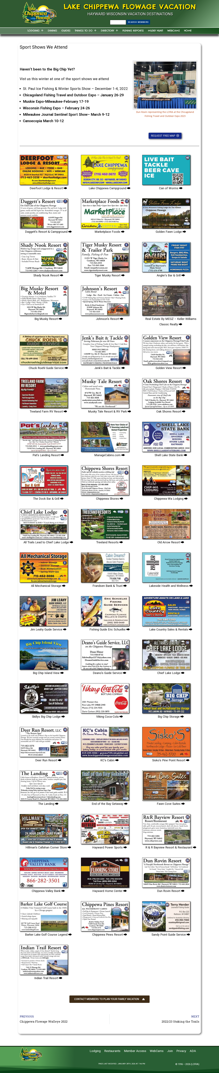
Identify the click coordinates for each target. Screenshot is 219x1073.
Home (188, 30)
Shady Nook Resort (46, 275)
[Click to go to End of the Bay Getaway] (105, 784)
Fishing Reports (133, 30)
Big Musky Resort (46, 319)
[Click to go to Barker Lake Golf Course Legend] (43, 915)
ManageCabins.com (107, 455)
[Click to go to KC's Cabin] (105, 741)
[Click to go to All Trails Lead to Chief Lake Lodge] (43, 523)
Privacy (181, 1051)
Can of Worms (169, 188)
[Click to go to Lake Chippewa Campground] (105, 169)
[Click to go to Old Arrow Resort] (166, 523)
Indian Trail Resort (46, 978)
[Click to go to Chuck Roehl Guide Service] (43, 348)
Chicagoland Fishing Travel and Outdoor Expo (59, 95)
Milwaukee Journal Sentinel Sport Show (55, 114)
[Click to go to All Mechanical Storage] (43, 566)
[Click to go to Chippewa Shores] (105, 479)
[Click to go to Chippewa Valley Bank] (43, 871)
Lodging (33, 30)
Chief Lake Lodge (169, 673)
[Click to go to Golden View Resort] (166, 348)
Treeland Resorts (107, 542)
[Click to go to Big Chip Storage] (166, 697)
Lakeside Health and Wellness (169, 586)
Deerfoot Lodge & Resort (47, 188)
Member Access (135, 1051)
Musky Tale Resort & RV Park (108, 411)
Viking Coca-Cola (107, 716)
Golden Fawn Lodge (169, 232)
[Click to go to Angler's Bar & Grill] (166, 256)
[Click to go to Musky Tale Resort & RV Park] (105, 392)
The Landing (46, 804)
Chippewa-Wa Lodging (169, 498)
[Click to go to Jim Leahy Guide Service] (43, 610)
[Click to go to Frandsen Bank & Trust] (105, 566)
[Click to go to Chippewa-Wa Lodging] (166, 479)
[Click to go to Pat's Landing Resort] (43, 436)
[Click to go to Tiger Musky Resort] (105, 256)
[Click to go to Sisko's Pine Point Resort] (166, 741)
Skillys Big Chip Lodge (46, 716)
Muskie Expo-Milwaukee (42, 101)
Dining (52, 30)
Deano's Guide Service (108, 673)
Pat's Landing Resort (47, 455)
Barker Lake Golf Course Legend (46, 934)
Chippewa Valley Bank (46, 891)
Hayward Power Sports (107, 847)
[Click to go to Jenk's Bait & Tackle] (105, 348)
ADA (193, 1051)
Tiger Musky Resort (108, 275)
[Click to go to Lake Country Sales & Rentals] (166, 610)
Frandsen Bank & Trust (108, 586)
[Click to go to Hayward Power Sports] (105, 828)
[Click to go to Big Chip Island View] (43, 653)
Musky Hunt (155, 30)
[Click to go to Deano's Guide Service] (105, 653)
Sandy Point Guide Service (169, 934)
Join (170, 1051)
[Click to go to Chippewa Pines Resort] (105, 915)
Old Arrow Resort (169, 542)
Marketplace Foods (108, 232)
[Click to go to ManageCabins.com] (105, 436)
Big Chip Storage (169, 716)
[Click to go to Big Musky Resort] (43, 299)
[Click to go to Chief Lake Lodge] (166, 653)
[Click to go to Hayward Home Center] (105, 871)
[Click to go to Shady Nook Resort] (43, 256)
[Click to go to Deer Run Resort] (43, 741)
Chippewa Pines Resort (108, 934)
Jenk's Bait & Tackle (107, 368)
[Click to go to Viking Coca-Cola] (105, 697)
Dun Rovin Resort (169, 891)
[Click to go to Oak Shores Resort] (166, 392)
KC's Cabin (107, 760)
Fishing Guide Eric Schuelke (107, 629)
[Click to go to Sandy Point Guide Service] (166, 915)
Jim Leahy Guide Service (46, 629)
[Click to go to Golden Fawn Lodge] (166, 212)
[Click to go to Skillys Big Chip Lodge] (43, 697)
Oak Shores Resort (169, 411)
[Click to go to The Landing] (43, 784)
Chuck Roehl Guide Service (47, 368)
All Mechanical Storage (46, 586)
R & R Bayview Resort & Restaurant (169, 847)
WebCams (173, 30)
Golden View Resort (169, 368)
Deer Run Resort (46, 760)
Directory (107, 30)
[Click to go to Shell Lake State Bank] (166, 436)
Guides (65, 30)
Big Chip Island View (46, 673)
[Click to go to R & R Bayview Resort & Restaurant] (166, 828)
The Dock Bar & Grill (46, 498)
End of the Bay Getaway (108, 804)
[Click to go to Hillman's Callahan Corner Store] (43, 828)
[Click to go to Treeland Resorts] (105, 523)
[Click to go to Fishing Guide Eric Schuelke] (105, 610)
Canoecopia (32, 121)
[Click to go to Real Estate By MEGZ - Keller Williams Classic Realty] (166, 299)
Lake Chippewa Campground (108, 188)
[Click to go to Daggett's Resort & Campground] (43, 212)
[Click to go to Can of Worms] (166, 169)
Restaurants (112, 1051)
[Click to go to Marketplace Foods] (105, 212)
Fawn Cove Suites (169, 804)
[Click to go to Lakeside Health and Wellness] (166, 566)
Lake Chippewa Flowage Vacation (130, 7)
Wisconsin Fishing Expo (42, 108)
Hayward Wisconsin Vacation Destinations (130, 14)
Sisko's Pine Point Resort (169, 760)
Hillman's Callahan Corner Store (46, 847)
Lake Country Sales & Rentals (169, 629)
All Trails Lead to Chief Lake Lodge (47, 542)
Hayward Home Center (107, 891)
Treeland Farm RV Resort (47, 411)
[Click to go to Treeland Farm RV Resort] (43, 392)
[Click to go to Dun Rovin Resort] (166, 871)
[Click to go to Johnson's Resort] (105, 299)
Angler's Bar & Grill (169, 275)
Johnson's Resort (108, 319)
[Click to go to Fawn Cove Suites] (166, 784)
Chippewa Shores (108, 498)
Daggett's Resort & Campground (46, 232)
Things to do (84, 30)
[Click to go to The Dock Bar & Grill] (43, 479)
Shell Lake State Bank (169, 455)
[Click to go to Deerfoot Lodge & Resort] (43, 169)
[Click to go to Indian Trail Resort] (43, 959)
